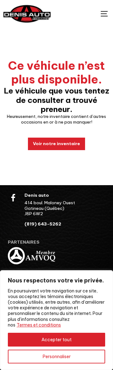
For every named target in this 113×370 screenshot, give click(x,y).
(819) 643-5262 (42, 224)
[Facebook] (13, 197)
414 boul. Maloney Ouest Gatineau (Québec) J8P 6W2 (49, 208)
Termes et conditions (39, 325)
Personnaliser (57, 356)
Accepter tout (56, 339)
